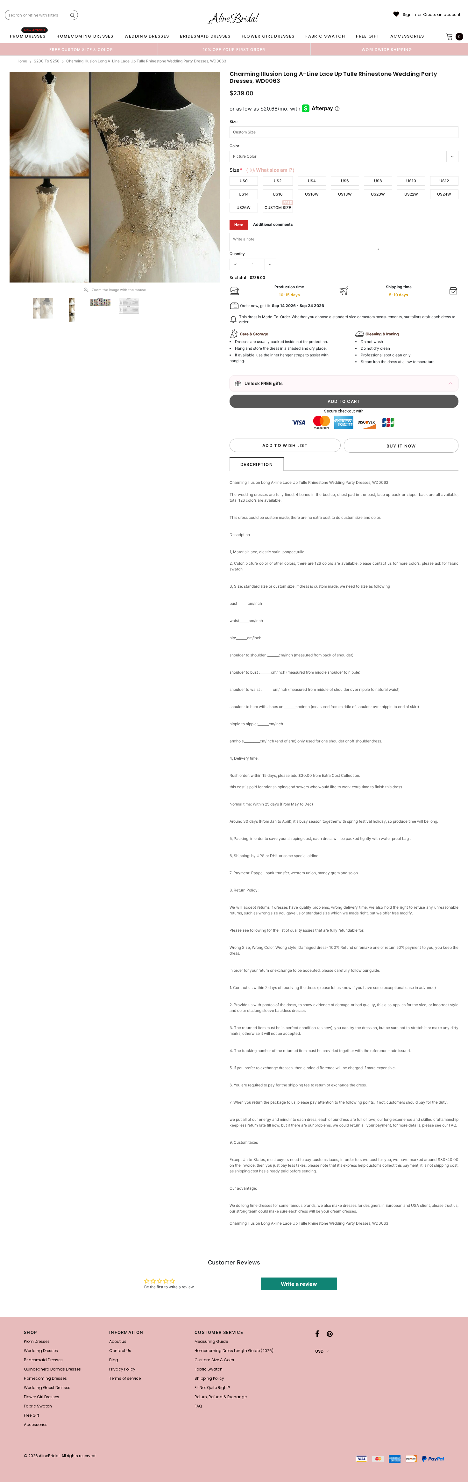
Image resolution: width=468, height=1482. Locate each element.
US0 (244, 180)
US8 (378, 180)
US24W (444, 194)
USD (319, 1351)
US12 (444, 180)
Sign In (409, 14)
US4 (312, 180)
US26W (244, 207)
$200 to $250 (47, 61)
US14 (244, 194)
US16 (278, 194)
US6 (345, 180)
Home (22, 61)
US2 (277, 180)
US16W (312, 194)
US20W (378, 194)
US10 (411, 180)
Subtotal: (238, 277)
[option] (81, 49)
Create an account (441, 14)
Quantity (237, 253)
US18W (345, 194)
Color (234, 145)
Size (234, 121)
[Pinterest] (330, 1334)
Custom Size (278, 207)
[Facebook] (317, 1334)
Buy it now (401, 445)
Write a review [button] (299, 1284)
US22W (411, 194)
